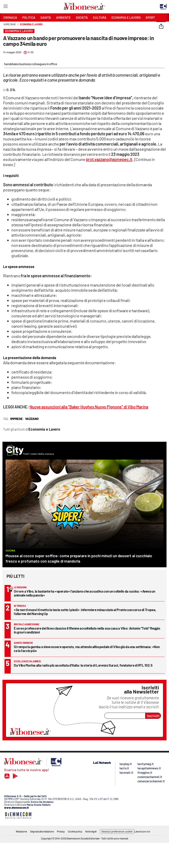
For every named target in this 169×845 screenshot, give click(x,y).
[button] (161, 26)
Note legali (91, 831)
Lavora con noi (142, 831)
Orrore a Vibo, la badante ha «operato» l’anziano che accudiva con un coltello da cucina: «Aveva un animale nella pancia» (84, 593)
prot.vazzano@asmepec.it (109, 159)
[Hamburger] (5, 7)
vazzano (32, 419)
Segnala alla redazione (42, 831)
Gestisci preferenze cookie (117, 831)
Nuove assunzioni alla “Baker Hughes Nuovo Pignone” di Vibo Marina (88, 406)
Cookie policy (75, 831)
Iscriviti (153, 715)
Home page (10, 24)
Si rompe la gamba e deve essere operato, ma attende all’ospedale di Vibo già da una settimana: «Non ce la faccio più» (87, 649)
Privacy (61, 831)
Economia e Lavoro (31, 24)
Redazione (21, 831)
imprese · (17, 419)
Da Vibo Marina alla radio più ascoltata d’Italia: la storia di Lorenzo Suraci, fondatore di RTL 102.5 (83, 665)
